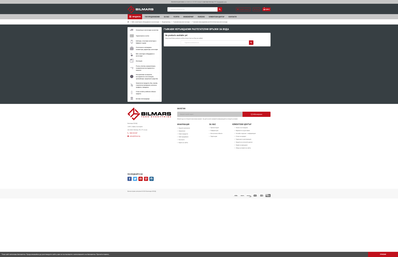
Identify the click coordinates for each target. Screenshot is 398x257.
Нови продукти (183, 134)
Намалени (182, 131)
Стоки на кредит (241, 136)
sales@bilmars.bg (135, 136)
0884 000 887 (133, 133)
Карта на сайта (183, 142)
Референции (214, 130)
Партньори (213, 136)
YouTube (140, 179)
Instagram (151, 179)
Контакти (181, 139)
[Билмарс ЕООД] (140, 9)
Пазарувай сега (221, 2)
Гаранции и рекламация (243, 139)
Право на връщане (242, 145)
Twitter (135, 179)
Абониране (257, 114)
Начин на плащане (242, 127)
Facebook (129, 179)
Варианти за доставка (243, 130)
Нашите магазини (184, 128)
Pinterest (146, 179)
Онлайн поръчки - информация (246, 133)
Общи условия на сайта (243, 148)
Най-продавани (183, 137)
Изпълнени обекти (216, 133)
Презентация (214, 127)
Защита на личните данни (244, 142)
